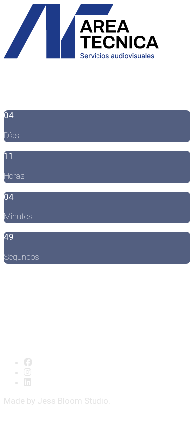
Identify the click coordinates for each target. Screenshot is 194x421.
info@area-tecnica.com (92, 279)
